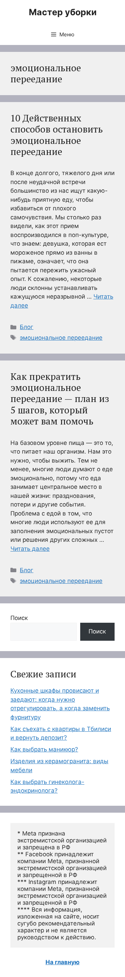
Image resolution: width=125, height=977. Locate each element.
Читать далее (30, 548)
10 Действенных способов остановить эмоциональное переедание (56, 135)
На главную (62, 962)
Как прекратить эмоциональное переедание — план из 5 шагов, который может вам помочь (59, 399)
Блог (26, 326)
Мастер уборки (63, 12)
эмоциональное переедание (61, 337)
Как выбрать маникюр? (44, 749)
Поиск (19, 617)
